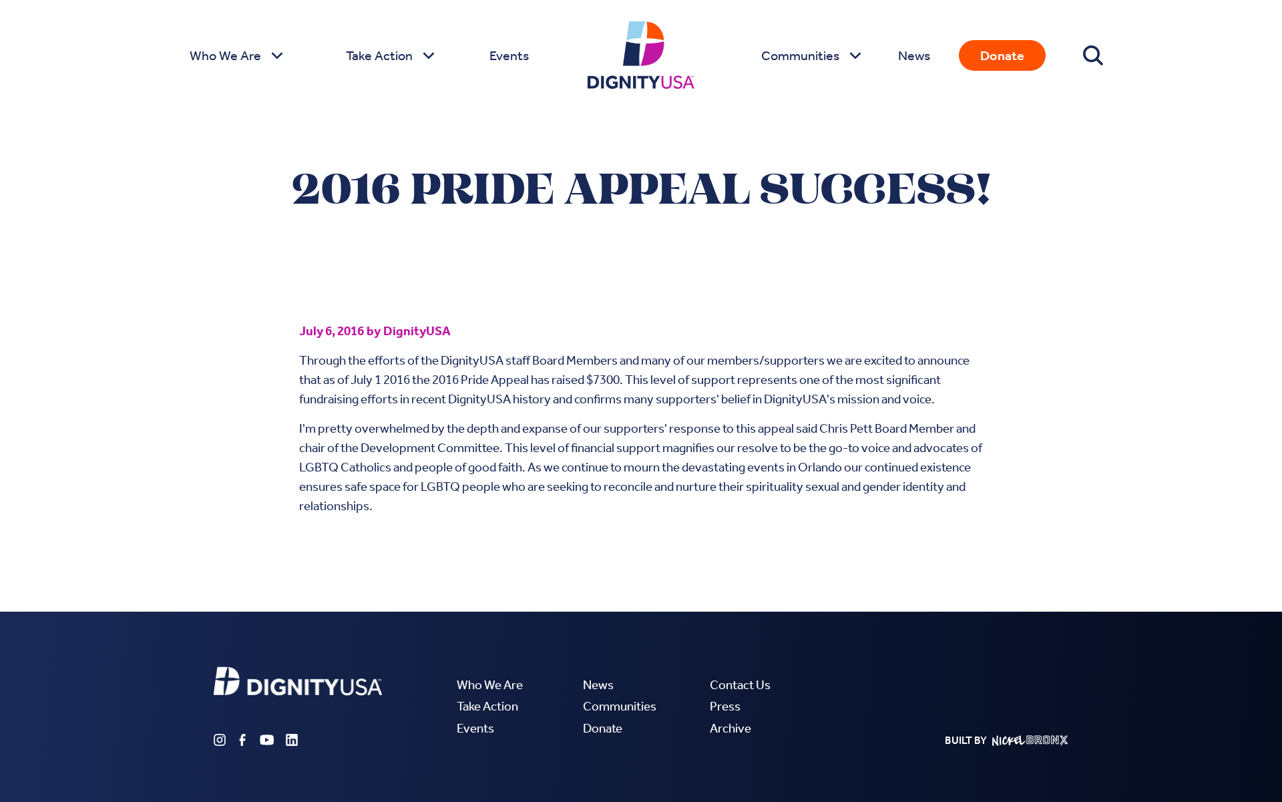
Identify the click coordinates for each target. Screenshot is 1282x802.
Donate (1002, 55)
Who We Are (490, 684)
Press (725, 706)
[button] (234, 55)
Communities (619, 706)
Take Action (487, 706)
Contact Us (740, 684)
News (914, 55)
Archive (730, 728)
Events (509, 55)
